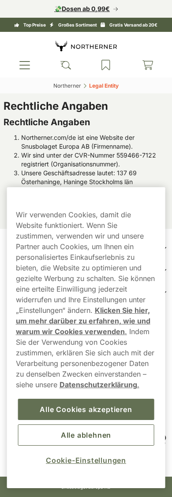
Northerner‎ (64, 85)
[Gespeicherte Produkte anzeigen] (102, 65)
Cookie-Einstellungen (83, 460)
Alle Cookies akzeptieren (83, 409)
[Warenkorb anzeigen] (142, 65)
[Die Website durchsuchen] (63, 65)
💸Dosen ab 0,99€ (79, 8)
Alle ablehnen (82, 435)
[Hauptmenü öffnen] (24, 65)
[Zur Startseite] (83, 46)
